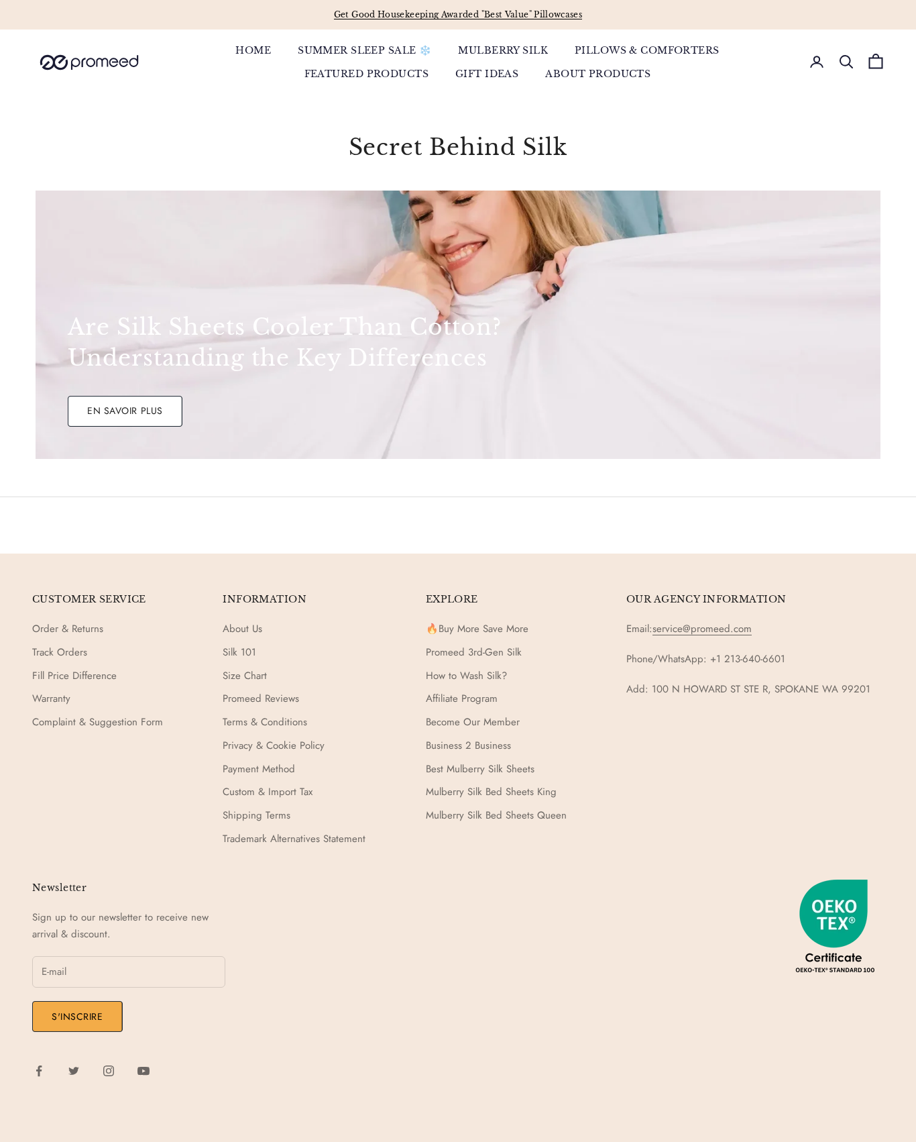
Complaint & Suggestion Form (97, 722)
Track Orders (59, 652)
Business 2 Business (468, 745)
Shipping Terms (256, 815)
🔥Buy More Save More (477, 628)
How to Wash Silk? (466, 675)
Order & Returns (67, 628)
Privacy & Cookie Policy (274, 745)
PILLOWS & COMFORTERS (647, 50)
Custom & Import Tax (267, 791)
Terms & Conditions (265, 722)
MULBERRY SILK (503, 50)
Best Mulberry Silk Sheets (480, 769)
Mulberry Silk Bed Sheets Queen (496, 815)
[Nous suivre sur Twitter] (73, 1071)
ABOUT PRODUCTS (597, 73)
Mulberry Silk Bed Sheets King (491, 791)
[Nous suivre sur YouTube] (143, 1071)
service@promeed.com (702, 628)
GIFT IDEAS (486, 73)
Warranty (51, 698)
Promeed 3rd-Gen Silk (474, 652)
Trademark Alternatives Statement (294, 838)
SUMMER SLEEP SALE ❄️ (364, 50)
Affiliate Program (462, 698)
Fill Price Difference (74, 675)
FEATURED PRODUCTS (366, 73)
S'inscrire (77, 1016)
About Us (242, 628)
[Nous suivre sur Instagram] (108, 1071)
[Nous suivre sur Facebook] (39, 1071)
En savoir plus (125, 410)
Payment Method (259, 769)
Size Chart (245, 675)
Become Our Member (473, 722)
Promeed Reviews (261, 698)
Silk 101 (239, 652)
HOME (253, 50)
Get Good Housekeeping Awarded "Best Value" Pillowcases (458, 14)
